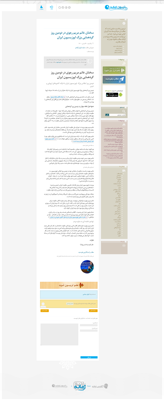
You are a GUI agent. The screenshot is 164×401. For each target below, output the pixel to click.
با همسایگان (118, 192)
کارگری (119, 234)
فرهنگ (119, 218)
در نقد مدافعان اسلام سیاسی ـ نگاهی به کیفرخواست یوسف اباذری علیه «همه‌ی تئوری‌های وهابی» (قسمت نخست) (114, 132)
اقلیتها (119, 180)
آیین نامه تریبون (118, 51)
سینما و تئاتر (118, 212)
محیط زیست (118, 222)
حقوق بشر (118, 200)
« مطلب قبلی (93, 310)
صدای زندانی (118, 214)
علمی (119, 216)
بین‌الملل (119, 194)
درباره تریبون (119, 49)
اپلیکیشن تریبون (118, 53)
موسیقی (119, 226)
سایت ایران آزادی (80, 48)
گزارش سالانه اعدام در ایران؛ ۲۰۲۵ (115, 158)
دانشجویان (118, 202)
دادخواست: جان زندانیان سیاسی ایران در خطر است (113, 147)
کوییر (119, 236)
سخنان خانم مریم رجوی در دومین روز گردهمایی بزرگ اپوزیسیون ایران (72, 35)
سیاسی (84, 294)
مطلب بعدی (44, 310)
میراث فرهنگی (117, 228)
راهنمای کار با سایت (117, 47)
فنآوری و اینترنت (117, 220)
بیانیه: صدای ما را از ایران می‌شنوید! (114, 154)
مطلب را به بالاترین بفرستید (86, 252)
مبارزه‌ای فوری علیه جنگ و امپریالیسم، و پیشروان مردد (113, 136)
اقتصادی (118, 178)
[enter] (51, 7)
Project (89, 386)
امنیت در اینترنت (117, 184)
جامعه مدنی (118, 198)
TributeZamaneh (116, 7)
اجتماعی (119, 176)
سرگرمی (119, 208)
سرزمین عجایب (117, 206)
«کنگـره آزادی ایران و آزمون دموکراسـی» (114, 128)
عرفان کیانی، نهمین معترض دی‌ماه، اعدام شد (113, 151)
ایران (88, 294)
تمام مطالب (119, 174)
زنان (120, 204)
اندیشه (119, 186)
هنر (120, 230)
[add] (41, 7)
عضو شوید (58, 62)
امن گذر (119, 182)
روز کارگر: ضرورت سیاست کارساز (115, 144)
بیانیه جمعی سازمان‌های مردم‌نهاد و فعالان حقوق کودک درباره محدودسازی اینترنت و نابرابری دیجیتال (113, 141)
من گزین (119, 224)
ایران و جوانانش (117, 190)
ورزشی (119, 232)
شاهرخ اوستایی (70, 304)
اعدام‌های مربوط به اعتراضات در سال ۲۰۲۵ (113, 156)
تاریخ (119, 196)
